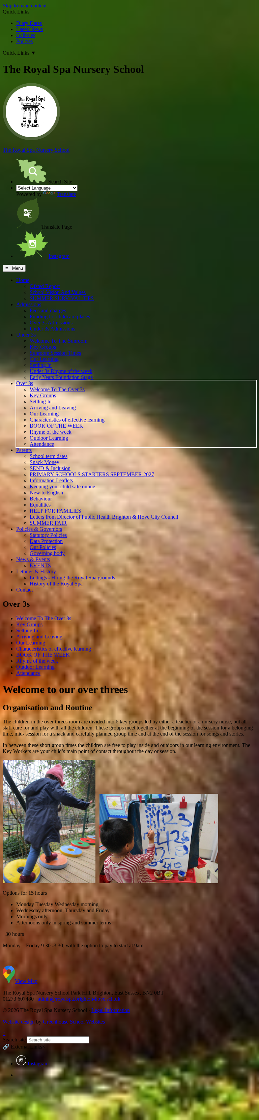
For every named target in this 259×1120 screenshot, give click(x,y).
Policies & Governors (39, 529)
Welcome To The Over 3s (57, 389)
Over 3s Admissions (51, 322)
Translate (66, 194)
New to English (46, 492)
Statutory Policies (48, 535)
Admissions (28, 304)
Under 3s (26, 335)
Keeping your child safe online (62, 486)
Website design (19, 1022)
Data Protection (46, 541)
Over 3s (24, 383)
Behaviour (41, 498)
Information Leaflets (51, 480)
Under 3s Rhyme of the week (61, 371)
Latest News (29, 29)
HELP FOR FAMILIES (55, 511)
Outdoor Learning (49, 438)
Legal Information (110, 1010)
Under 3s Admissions (52, 329)
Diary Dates (29, 23)
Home (22, 280)
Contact (24, 590)
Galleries (25, 35)
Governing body (47, 553)
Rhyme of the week (50, 432)
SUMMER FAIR (48, 523)
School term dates (48, 456)
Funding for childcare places (60, 316)
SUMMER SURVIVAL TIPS (62, 298)
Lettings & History (36, 571)
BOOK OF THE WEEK (56, 426)
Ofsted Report (45, 286)
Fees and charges (48, 310)
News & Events (33, 559)
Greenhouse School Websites (74, 1022)
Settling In (41, 365)
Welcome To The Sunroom (58, 341)
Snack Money (44, 462)
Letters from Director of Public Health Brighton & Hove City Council (104, 517)
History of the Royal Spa (56, 583)
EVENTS (40, 565)
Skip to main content (25, 5)
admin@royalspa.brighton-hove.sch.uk (79, 999)
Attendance (42, 444)
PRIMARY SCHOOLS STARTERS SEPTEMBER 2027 (92, 474)
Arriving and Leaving (53, 407)
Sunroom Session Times (55, 353)
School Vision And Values (58, 292)
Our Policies (43, 547)
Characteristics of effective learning (67, 420)
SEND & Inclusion (50, 468)
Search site (14, 1039)
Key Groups (43, 347)
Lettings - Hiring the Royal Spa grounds (72, 577)
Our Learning (44, 359)
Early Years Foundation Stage (61, 377)
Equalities (40, 505)
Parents (24, 450)
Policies (24, 41)
